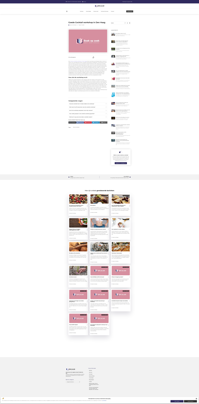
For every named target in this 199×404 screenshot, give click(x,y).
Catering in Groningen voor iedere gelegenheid (76, 301)
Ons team (90, 374)
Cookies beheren (190, 401)
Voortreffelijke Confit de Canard (97, 276)
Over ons (90, 372)
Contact (112, 11)
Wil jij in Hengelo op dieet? (117, 276)
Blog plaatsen (91, 379)
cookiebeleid (104, 400)
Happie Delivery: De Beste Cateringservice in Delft (74, 230)
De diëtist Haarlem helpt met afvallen (120, 300)
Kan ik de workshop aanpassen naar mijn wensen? (88, 110)
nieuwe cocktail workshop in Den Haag (78, 61)
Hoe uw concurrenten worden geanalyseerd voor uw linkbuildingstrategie (121, 133)
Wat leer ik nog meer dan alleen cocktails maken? (88, 117)
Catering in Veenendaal (117, 253)
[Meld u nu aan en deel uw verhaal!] (120, 151)
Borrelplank (93, 205)
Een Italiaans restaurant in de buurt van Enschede (98, 325)
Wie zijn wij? (95, 11)
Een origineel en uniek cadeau (118, 229)
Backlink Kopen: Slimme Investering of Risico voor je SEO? (94, 384)
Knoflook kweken (73, 276)
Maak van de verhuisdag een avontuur (122, 117)
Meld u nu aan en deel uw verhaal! (120, 155)
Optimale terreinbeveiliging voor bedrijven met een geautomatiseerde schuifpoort (122, 140)
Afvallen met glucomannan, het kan (98, 229)
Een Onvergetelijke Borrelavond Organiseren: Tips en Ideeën (118, 206)
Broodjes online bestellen (74, 253)
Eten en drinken (73, 24)
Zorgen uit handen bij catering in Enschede (97, 301)
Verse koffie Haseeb (73, 324)
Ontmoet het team (104, 11)
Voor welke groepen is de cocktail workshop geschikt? (88, 113)
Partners (81, 11)
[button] (196, 398)
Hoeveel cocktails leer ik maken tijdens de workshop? (88, 103)
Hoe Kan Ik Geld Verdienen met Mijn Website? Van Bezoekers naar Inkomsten (93, 388)
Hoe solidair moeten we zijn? (121, 33)
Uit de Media (88, 11)
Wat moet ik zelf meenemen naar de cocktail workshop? (88, 107)
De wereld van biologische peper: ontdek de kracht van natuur (76, 206)
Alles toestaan (177, 401)
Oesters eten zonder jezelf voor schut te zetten (98, 253)
